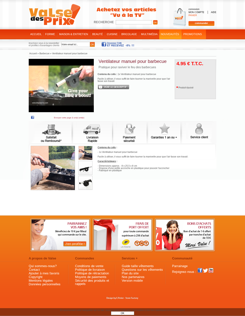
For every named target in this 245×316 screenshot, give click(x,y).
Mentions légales (41, 280)
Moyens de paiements (90, 277)
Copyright (35, 277)
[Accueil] (54, 14)
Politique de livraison (90, 270)
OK (122, 313)
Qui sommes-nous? (43, 266)
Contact (34, 270)
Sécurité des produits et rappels (92, 282)
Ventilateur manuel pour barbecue (133, 61)
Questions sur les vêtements (142, 270)
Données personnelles (44, 284)
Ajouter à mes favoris (44, 273)
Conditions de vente (89, 266)
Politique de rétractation (92, 273)
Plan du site (130, 273)
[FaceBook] (32, 118)
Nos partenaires (133, 277)
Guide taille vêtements (138, 266)
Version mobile (132, 280)
